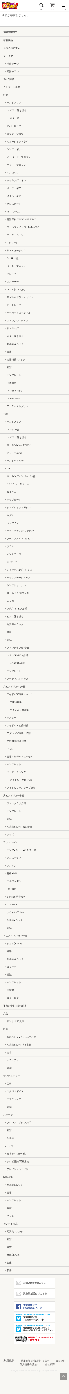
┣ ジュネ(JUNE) (12, 943)
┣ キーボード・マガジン (17, 157)
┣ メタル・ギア (12, 195)
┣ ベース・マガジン (14, 266)
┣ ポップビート (12, 499)
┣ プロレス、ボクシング (17, 1122)
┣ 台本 (7, 1052)
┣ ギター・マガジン (14, 164)
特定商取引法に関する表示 (35, 1360)
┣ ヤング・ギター (13, 149)
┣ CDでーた (10, 561)
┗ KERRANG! (12, 398)
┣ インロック (11, 172)
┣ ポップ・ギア (12, 188)
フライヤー (9, 55)
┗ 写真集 (8, 1138)
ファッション (10, 842)
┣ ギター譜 (11, 429)
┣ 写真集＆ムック (13, 343)
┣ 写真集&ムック (13, 1184)
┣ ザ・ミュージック (14, 250)
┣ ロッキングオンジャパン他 (19, 476)
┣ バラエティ (11, 1060)
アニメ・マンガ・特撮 (15, 935)
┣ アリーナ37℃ (12, 452)
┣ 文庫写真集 (12, 702)
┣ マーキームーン (13, 234)
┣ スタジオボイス (13, 1091)
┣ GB (6, 468)
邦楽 (5, 413)
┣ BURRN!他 (11, 258)
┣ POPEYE (10, 904)
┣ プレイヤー (11, 273)
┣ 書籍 (7, 351)
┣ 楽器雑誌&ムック (14, 359)
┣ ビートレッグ (12, 304)
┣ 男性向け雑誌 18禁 (14, 740)
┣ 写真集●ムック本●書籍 (17, 1044)
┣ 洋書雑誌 (9, 382)
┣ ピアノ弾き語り (14, 110)
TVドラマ (8, 1145)
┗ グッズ (8, 834)
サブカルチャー (11, 1075)
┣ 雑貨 (7, 1247)
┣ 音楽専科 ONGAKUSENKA (19, 219)
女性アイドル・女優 (14, 686)
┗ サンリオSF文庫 (13, 1021)
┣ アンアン (9, 865)
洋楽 (5, 94)
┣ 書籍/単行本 (11, 1254)
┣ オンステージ (12, 554)
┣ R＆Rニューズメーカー (17, 484)
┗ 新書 (7, 1270)
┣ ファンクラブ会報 (14, 803)
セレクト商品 (10, 1223)
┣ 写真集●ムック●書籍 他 (17, 826)
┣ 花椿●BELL (11, 873)
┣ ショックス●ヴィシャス (17, 569)
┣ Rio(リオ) (10, 242)
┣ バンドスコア (12, 102)
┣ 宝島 (7, 1083)
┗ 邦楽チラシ (11, 71)
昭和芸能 (8, 1176)
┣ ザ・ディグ (11, 328)
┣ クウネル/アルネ (13, 912)
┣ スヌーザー (11, 281)
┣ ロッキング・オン (14, 180)
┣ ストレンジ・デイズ (15, 320)
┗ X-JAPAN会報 (14, 663)
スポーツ (8, 1114)
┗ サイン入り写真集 (16, 709)
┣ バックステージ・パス (17, 577)
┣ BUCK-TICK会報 (15, 655)
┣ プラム (8, 546)
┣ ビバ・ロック (12, 125)
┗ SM (8, 748)
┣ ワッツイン (11, 522)
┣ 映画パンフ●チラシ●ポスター (20, 1036)
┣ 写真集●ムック (13, 920)
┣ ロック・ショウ (13, 133)
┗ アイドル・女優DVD (17, 779)
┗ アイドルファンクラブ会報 (19, 787)
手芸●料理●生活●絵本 (15, 1005)
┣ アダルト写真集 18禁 (17, 733)
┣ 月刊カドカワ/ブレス (16, 593)
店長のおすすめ (11, 48)
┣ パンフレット (12, 375)
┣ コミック (9, 966)
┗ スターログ (11, 997)
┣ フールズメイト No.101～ (18, 538)
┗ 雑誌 (7, 927)
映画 (5, 1029)
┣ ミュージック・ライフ (17, 141)
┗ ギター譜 (11, 118)
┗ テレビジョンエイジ (15, 1169)
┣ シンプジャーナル (14, 585)
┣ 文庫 (7, 1262)
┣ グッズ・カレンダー (15, 772)
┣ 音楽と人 (9, 491)
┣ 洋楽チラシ (11, 63)
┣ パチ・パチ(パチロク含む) (18, 530)
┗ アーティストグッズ (15, 406)
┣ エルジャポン (12, 881)
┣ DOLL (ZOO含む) (14, 289)
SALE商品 (8, 79)
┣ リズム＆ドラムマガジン (18, 297)
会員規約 (60, 1360)
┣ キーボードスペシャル (17, 312)
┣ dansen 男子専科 (14, 896)
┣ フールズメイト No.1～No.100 (21, 227)
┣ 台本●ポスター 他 (14, 1153)
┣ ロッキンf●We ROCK (16, 445)
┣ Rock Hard (12, 390)
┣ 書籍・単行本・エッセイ (18, 756)
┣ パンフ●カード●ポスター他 (19, 849)
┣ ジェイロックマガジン (17, 507)
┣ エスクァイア (12, 1099)
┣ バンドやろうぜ (13, 460)
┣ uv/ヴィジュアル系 (15, 608)
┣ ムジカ (8, 600)
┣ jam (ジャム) (11, 211)
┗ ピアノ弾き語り (14, 437)
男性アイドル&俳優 (13, 795)
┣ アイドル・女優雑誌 (15, 725)
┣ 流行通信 (9, 888)
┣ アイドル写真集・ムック (18, 694)
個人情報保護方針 (29, 1364)
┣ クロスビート (12, 203)
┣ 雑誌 (7, 367)
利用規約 (8, 1360)
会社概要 (50, 1364)
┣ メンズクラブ (12, 857)
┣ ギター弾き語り (13, 336)
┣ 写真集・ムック (13, 1231)
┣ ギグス (8, 515)
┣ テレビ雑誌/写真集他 (16, 1161)
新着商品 (8, 40)
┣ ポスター (9, 717)
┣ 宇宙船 (8, 990)
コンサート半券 (11, 86)
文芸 (5, 1013)
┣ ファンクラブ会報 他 (16, 647)
